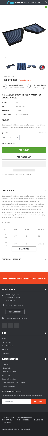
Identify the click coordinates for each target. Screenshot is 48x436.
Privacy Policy (6, 368)
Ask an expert (15, 312)
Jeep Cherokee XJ (24, 420)
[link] (5, 57)
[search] (9, 8)
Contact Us (5, 353)
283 (6, 175)
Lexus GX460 (38, 420)
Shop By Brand (7, 342)
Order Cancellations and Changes (13, 383)
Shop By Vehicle (7, 346)
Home (4, 338)
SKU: (4, 106)
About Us (5, 349)
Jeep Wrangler (8, 420)
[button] (24, 164)
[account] (38, 8)
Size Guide (42, 133)
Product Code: (7, 114)
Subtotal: (5, 143)
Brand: (4, 102)
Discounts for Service (9, 372)
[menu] (4, 8)
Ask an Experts (24, 80)
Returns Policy (7, 375)
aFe (17, 102)
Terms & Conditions (8, 386)
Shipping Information (9, 379)
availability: (6, 110)
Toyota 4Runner (8, 417)
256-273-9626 (10, 80)
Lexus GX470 (6, 423)
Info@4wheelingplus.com (18, 318)
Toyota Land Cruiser (25, 417)
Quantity (5, 133)
